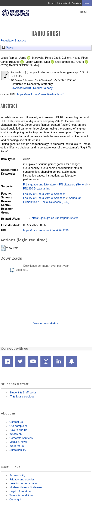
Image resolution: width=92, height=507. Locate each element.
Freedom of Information (23, 483)
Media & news (18, 441)
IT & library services (21, 396)
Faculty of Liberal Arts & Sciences (44, 193)
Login (86, 3)
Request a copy (43, 88)
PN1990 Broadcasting (36, 188)
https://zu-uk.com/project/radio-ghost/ (40, 94)
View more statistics (46, 323)
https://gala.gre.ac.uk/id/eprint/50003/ (55, 217)
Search (51, 3)
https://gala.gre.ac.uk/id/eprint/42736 (45, 230)
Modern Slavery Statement (26, 487)
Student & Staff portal (22, 392)
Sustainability (17, 449)
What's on (15, 434)
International (63, 3)
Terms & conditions (21, 495)
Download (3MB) (20, 88)
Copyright (15, 499)
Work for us (16, 445)
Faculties (76, 3)
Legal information (20, 491)
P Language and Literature (39, 184)
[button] (3, 248)
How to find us (18, 430)
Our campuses (18, 425)
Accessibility (17, 475)
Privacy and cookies (22, 479)
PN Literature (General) (73, 184)
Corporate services (21, 438)
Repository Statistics (13, 40)
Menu (83, 11)
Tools (9, 47)
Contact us (16, 421)
